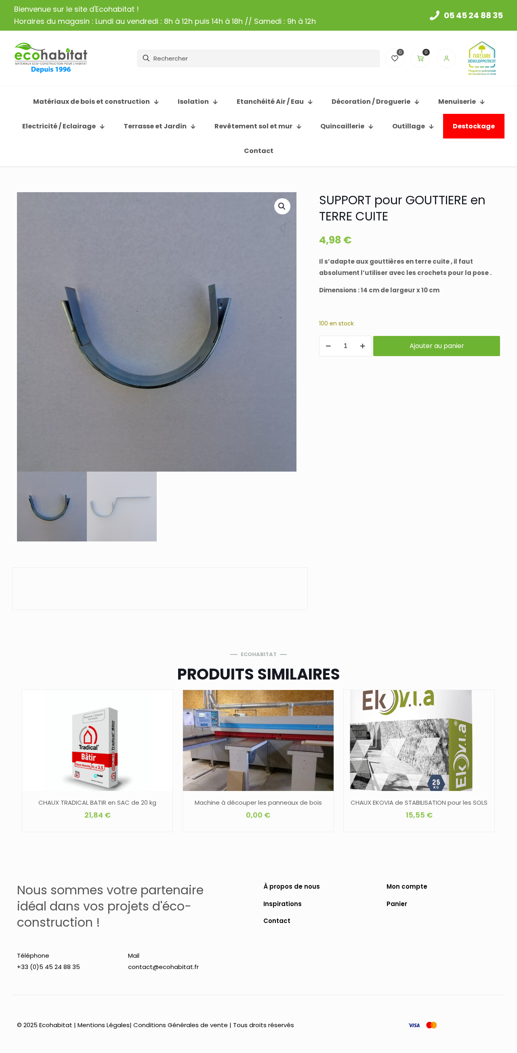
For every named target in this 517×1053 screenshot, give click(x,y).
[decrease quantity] (328, 346)
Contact (276, 921)
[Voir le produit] (161, 718)
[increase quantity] (362, 346)
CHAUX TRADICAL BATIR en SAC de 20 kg (97, 802)
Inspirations (282, 904)
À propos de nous (291, 886)
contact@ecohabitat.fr (163, 967)
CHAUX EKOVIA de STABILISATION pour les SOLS (419, 802)
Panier (397, 904)
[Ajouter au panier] (161, 701)
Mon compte (407, 886)
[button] (282, 206)
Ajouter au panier (437, 345)
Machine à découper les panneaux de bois (258, 802)
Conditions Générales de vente (180, 1025)
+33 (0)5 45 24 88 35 (48, 967)
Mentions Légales (104, 1025)
